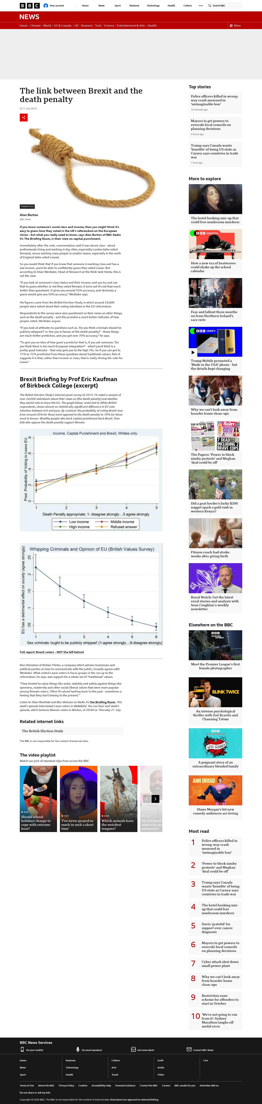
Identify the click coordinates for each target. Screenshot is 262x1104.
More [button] (237, 25)
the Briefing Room (102, 702)
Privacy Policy (66, 1085)
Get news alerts (145, 1050)
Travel (115, 1074)
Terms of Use (27, 1085)
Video (161, 1074)
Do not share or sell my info (35, 1092)
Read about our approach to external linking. (134, 1099)
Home (85, 5)
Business (134, 5)
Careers (166, 1085)
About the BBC (46, 1085)
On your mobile (34, 1050)
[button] (201, 6)
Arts (114, 1067)
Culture (188, 5)
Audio (161, 1067)
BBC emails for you (184, 1085)
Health (171, 5)
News (101, 5)
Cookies (82, 1085)
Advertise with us (209, 1085)
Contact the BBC (149, 1085)
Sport (118, 5)
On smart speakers (92, 1050)
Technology (153, 5)
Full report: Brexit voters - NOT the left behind (52, 652)
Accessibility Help (101, 1085)
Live (205, 1060)
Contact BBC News (203, 1050)
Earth (160, 1060)
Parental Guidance (125, 1085)
